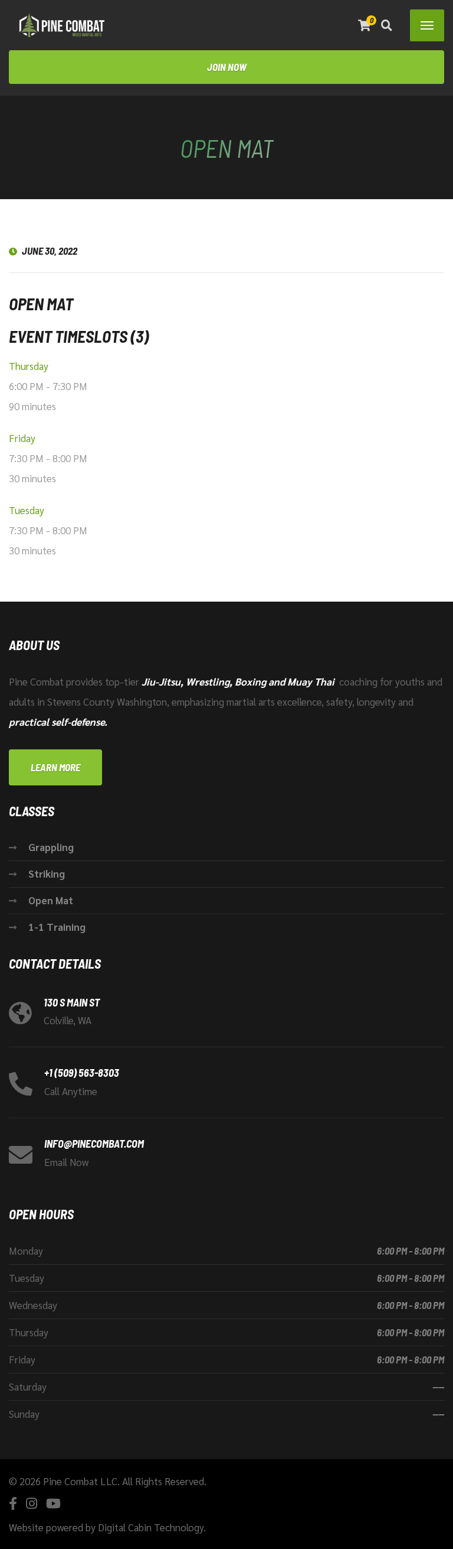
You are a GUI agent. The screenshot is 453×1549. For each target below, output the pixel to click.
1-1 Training (57, 926)
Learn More (55, 767)
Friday (22, 437)
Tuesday (26, 510)
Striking (46, 873)
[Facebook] (13, 1503)
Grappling (51, 846)
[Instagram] (31, 1503)
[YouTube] (53, 1503)
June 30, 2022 (49, 250)
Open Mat (50, 900)
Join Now (227, 67)
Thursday (28, 365)
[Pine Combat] (62, 25)
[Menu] (427, 25)
